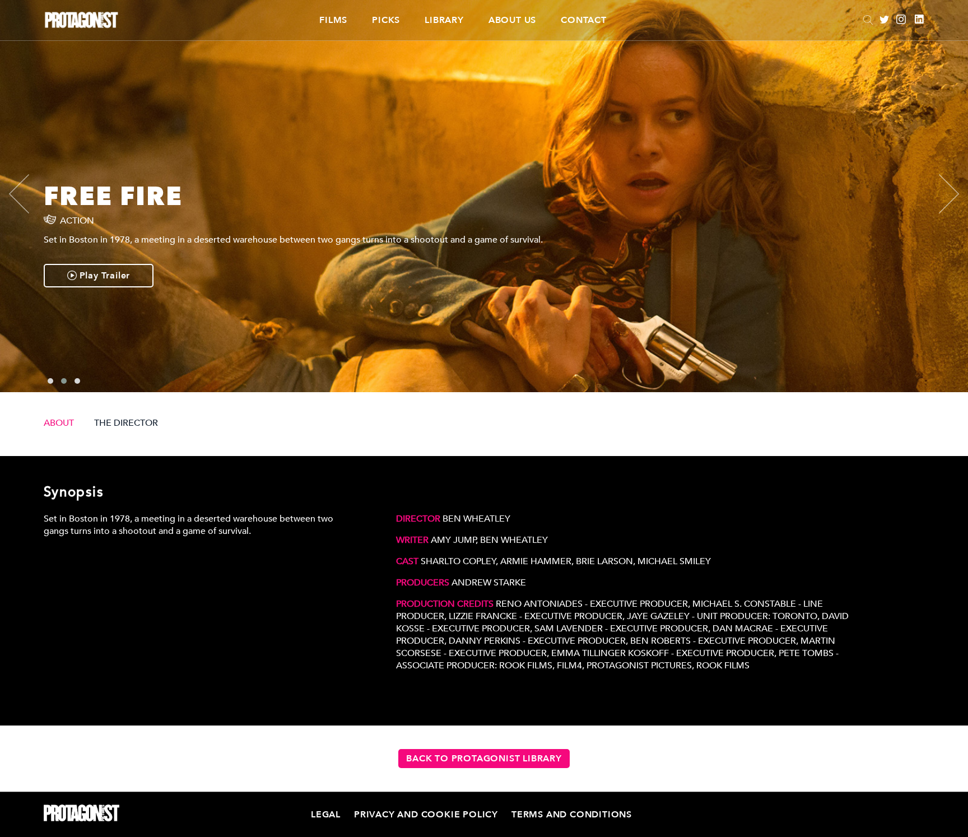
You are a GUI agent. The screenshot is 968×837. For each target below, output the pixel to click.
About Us (512, 20)
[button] (50, 381)
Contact (584, 20)
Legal (326, 814)
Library (444, 20)
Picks (386, 20)
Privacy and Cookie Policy (426, 814)
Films (333, 20)
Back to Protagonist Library (484, 758)
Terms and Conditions (571, 814)
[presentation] (28, 193)
